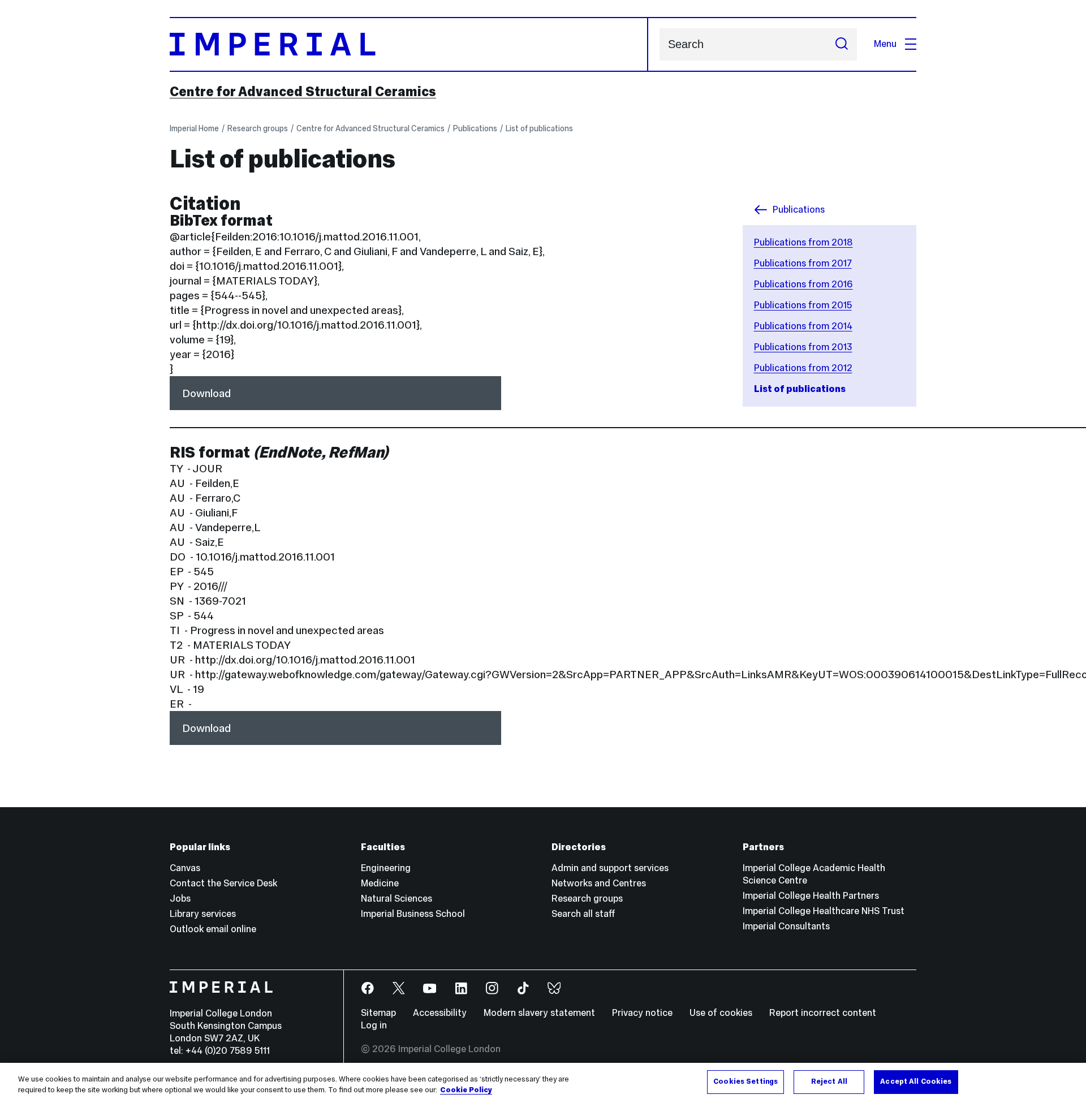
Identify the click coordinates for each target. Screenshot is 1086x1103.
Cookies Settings (745, 1081)
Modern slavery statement (539, 1013)
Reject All (829, 1081)
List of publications (539, 128)
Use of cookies (720, 1013)
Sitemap (378, 1013)
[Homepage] (409, 44)
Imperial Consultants (786, 926)
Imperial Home (194, 128)
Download (206, 393)
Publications (475, 128)
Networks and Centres (598, 883)
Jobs (180, 898)
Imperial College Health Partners (811, 896)
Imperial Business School (413, 914)
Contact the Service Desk (223, 883)
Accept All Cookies (915, 1081)
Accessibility (440, 1013)
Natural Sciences (396, 898)
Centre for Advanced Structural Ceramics (303, 92)
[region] (543, 1083)
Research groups (257, 128)
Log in (374, 1025)
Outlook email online (213, 929)
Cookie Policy (466, 1090)
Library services (203, 914)
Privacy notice (642, 1013)
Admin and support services (610, 868)
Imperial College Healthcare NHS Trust (823, 911)
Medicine (380, 883)
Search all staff (583, 914)
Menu (885, 44)
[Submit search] (841, 44)
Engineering (386, 868)
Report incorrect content (822, 1013)
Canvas (185, 868)
